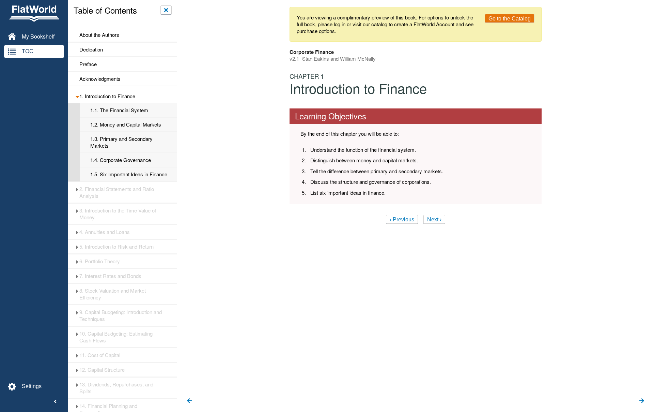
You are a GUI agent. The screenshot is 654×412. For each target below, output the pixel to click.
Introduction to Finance (107, 96)
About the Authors (99, 34)
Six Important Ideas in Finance (128, 174)
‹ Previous (402, 219)
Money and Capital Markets (125, 124)
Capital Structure (102, 369)
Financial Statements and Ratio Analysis (116, 192)
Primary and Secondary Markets (121, 142)
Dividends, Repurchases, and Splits (116, 388)
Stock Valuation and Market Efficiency (112, 294)
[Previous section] (189, 401)
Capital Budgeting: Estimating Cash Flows (116, 337)
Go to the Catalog (509, 18)
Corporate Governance (120, 160)
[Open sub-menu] (77, 96)
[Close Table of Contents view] (166, 9)
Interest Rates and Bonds (110, 276)
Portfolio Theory (99, 261)
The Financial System (119, 110)
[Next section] (642, 401)
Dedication (91, 49)
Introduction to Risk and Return (116, 246)
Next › (434, 219)
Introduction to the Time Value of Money (117, 214)
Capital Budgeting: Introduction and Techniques (120, 315)
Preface (88, 64)
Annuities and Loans (104, 232)
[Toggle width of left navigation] (55, 401)
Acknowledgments (100, 78)
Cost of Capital (99, 355)
